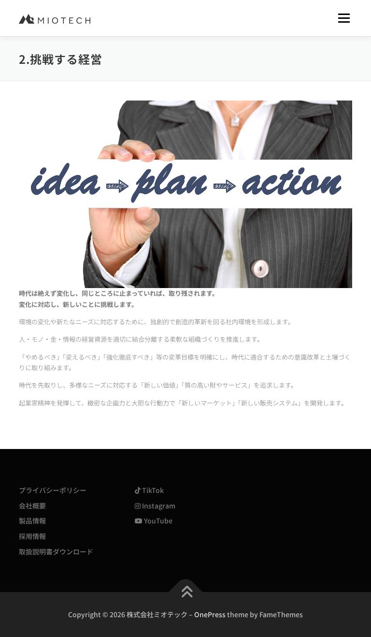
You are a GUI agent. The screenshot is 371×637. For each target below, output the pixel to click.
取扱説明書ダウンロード (56, 551)
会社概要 (32, 505)
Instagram (158, 505)
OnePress (210, 614)
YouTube (157, 520)
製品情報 (32, 520)
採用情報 (32, 536)
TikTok (152, 490)
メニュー (343, 18)
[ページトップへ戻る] (186, 592)
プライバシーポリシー (52, 490)
